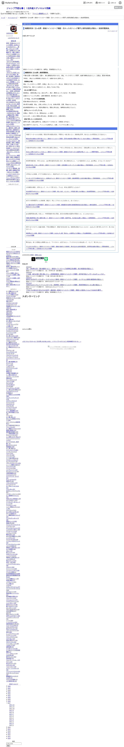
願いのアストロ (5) (11, 445)
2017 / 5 (11, 718)
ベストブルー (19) (11, 666)
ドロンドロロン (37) (11, 483)
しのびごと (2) (10, 366)
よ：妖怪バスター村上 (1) (13, 437)
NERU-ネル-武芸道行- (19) (13, 498)
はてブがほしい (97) (11, 500)
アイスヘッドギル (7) (12, 460)
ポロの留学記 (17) (11, 611)
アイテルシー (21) (11, 505)
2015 (9, 729)
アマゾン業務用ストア (40, 13)
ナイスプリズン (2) (11, 407)
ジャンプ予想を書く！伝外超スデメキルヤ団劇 (28, 8)
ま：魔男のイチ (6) (11, 342)
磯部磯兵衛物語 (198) (12, 432)
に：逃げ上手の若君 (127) (13, 389)
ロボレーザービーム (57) (13, 587)
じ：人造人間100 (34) (12, 458)
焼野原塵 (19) (10, 647)
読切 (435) (9, 314)
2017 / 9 (11, 710)
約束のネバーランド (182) (13, 298)
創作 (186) (9, 632)
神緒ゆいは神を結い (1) (12, 557)
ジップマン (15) (10, 538)
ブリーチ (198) (10, 455)
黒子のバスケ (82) (11, 657)
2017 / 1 (11, 725)
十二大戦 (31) (10, 583)
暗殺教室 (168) (10, 446)
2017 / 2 (11, 723)
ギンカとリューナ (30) (12, 471)
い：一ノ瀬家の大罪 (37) (13, 465)
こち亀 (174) (9, 326)
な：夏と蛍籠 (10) (11, 293)
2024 (9, 690)
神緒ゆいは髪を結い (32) (13, 547)
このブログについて (13, 38)
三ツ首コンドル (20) (11, 648)
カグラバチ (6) (10, 353)
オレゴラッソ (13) (11, 608)
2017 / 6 (11, 716)
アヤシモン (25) (10, 489)
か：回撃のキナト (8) (12, 291)
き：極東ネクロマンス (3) (13, 428)
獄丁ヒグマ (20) (10, 552)
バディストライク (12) (12, 630)
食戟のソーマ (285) (11, 521)
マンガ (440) (9, 386)
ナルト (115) (9, 453)
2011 (9, 736)
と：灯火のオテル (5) (12, 329)
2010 (9, 738)
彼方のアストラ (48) (11, 604)
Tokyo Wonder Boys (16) (12, 609)
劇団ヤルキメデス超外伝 (13, 251)
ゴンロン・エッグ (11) (12, 376)
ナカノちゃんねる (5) (12, 625)
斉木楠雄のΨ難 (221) (12, 596)
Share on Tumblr (40, 258)
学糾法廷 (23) (10, 658)
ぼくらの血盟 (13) (11, 513)
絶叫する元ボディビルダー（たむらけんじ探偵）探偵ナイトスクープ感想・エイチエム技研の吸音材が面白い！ (65, 279)
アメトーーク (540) (11, 569)
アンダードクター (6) (12, 345)
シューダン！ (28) (11, 603)
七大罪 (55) (9, 678)
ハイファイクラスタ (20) (13, 671)
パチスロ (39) (10, 299)
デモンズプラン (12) (11, 627)
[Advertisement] (70, 52)
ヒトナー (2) (9, 363)
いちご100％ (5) (10, 559)
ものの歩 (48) (10, 655)
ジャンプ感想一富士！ (12, 273)
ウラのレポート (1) (11, 304)
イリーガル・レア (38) (12, 643)
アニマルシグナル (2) (12, 357)
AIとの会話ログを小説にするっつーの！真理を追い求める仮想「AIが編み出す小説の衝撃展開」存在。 (13, 105)
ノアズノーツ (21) (11, 582)
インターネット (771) (12, 324)
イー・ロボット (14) (11, 653)
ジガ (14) (8, 585)
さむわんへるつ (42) (11, 303)
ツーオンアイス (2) (11, 451)
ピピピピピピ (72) (11, 474)
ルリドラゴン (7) (11, 484)
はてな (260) (9, 334)
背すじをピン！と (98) (12, 614)
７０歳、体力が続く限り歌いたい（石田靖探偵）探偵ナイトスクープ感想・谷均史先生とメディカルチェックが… (65, 274)
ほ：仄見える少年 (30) (12, 512)
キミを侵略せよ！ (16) (12, 578)
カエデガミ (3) (10, 404)
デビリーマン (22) (11, 642)
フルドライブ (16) (11, 598)
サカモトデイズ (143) (12, 331)
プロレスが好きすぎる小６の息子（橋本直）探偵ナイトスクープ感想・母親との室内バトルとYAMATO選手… (64, 290)
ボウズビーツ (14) (11, 591)
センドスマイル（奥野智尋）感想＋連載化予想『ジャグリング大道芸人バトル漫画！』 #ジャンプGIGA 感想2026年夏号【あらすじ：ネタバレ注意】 (13, 161)
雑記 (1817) (9, 301)
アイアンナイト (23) (11, 368)
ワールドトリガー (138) (12, 570)
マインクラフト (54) (11, 637)
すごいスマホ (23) (11, 479)
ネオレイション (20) (11, 554)
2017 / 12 (11, 705)
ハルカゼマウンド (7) (12, 391)
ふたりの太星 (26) (11, 546)
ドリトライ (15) (10, 456)
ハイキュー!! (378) (11, 533)
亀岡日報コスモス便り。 (13, 256)
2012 (9, 734)
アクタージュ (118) (11, 531)
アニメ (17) (9, 415)
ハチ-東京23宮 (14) (11, 681)
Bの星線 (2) (9, 393)
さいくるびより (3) (11, 379)
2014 (9, 731)
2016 (9, 727)
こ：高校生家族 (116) (12, 433)
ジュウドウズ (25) (11, 556)
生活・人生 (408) (11, 562)
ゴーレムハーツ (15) (11, 599)
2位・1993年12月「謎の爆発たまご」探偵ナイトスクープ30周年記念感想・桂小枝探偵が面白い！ (60, 268)
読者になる (118, 7)
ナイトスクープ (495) (12, 450)
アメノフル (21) (10, 427)
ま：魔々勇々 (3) (11, 417)
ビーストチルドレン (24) (13, 544)
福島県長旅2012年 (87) (12, 624)
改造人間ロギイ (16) (11, 640)
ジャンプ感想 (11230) (12, 294)
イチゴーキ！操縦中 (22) (13, 337)
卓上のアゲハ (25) (11, 663)
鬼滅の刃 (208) (10, 523)
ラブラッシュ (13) (11, 635)
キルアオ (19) (10, 405)
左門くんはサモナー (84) (13, 616)
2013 (9, 732)
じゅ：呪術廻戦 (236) (12, 410)
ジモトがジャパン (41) (12, 339)
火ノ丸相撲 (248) (11, 549)
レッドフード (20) (11, 332)
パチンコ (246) (10, 381)
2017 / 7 (11, 714)
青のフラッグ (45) (11, 560)
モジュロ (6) (9, 383)
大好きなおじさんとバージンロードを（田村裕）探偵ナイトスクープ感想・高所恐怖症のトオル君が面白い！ (64, 285)
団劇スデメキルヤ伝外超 (13, 258)
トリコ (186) (9, 620)
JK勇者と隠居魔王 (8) (12, 373)
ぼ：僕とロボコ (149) (12, 336)
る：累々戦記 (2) (11, 448)
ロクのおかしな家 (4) (12, 327)
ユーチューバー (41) (11, 470)
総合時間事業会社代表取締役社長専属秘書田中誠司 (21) (13, 575)
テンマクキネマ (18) (11, 461)
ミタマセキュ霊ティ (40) (13, 529)
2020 (9, 697)
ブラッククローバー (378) (13, 463)
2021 (9, 695)
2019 (9, 699)
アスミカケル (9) (11, 466)
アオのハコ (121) (11, 341)
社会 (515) (9, 370)
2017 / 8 (11, 712)
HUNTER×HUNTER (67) (12, 344)
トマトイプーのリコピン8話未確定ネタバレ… (66, 341)
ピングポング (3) (11, 409)
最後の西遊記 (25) (11, 430)
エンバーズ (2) (10, 402)
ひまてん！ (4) (10, 350)
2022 (9, 693)
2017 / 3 (11, 721)
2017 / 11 (11, 706)
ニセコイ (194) (10, 567)
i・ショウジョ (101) (11, 622)
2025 (9, 688)
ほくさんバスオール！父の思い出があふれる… (37, 341)
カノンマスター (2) (11, 352)
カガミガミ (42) (10, 665)
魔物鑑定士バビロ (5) (12, 676)
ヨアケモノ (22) (10, 638)
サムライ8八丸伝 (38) (12, 539)
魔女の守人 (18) (10, 534)
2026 (9, 686)
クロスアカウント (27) (12, 601)
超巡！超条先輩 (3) (11, 309)
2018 (9, 701)
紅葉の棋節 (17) (10, 580)
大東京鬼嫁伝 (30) (11, 473)
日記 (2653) (9, 312)
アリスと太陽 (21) (11, 572)
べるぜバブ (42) (10, 645)
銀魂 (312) (9, 371)
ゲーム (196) (9, 365)
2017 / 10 (11, 708)
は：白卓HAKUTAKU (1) (13, 425)
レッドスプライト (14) (12, 633)
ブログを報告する (69, 348)
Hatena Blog (59, 348)
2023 (9, 692)
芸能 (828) (9, 378)
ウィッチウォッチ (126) (12, 388)
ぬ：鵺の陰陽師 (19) (11, 361)
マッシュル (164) (11, 468)
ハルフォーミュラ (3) (12, 355)
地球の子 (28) (10, 481)
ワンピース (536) (11, 296)
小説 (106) (9, 311)
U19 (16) (8, 612)
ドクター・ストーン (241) (13, 494)
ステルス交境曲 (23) (11, 679)
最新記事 (13, 41)
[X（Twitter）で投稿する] (33, 259)
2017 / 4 (11, 719)
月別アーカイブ (13, 684)
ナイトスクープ (112, 31)
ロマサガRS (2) (10, 384)
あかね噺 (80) (10, 319)
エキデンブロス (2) (11, 401)
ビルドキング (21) (11, 510)
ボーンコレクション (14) (13, 528)
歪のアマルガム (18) (11, 629)
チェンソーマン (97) (11, 435)
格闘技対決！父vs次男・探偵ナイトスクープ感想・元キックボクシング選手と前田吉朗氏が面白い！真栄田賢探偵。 (68, 28)
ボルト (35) (9, 551)
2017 (9, 703)
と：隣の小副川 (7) (11, 375)
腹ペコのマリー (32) (11, 606)
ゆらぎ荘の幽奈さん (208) (13, 536)
